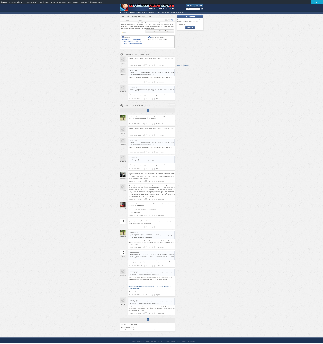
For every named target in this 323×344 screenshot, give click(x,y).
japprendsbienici (124, 178)
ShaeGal (123, 225)
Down (154, 65)
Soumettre (139, 12)
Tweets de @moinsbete (183, 65)
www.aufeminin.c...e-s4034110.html (132, 43)
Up (152, 65)
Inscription (190, 5)
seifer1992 (123, 91)
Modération (171, 12)
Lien (149, 65)
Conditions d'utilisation (169, 341)
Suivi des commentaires (152, 12)
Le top (124, 12)
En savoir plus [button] (97, 2)
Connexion (199, 5)
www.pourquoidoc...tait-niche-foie (132, 41)
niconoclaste (123, 208)
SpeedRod (123, 275)
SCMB (127, 20)
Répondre (161, 65)
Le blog (147, 341)
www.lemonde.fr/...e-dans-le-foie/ (132, 39)
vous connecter (145, 329)
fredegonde (123, 121)
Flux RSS (160, 341)
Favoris (163, 12)
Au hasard (131, 12)
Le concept (153, 341)
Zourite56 (123, 190)
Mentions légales (181, 341)
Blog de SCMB (180, 12)
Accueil (134, 341)
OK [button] (317, 2)
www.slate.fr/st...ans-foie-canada (131, 45)
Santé (140, 20)
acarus (123, 63)
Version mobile (140, 341)
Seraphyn (123, 74)
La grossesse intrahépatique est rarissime (135, 16)
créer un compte (157, 329)
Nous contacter (191, 341)
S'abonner (171, 105)
